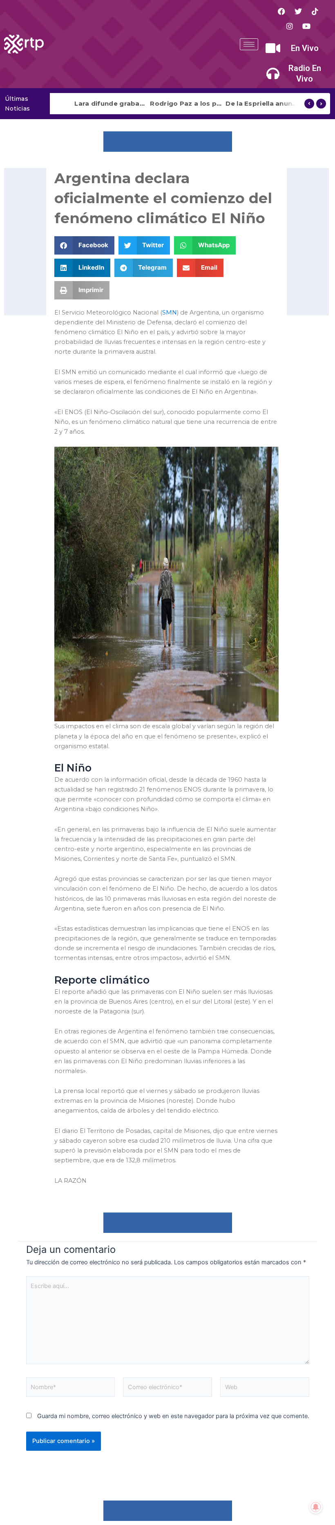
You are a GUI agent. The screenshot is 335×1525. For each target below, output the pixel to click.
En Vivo (305, 48)
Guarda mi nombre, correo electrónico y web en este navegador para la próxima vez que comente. (173, 1416)
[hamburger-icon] (249, 44)
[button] (84, 245)
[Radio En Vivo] (272, 73)
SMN (169, 312)
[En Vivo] (272, 48)
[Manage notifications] (315, 1507)
